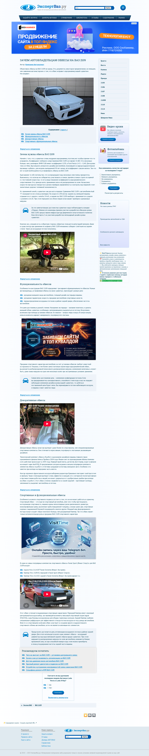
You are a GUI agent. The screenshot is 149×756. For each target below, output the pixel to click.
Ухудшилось (105, 181)
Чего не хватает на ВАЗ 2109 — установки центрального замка (51, 655)
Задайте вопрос (30, 18)
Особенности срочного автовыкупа (112, 232)
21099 (103, 100)
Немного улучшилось (109, 177)
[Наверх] (94, 715)
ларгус (103, 74)
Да (50, 685)
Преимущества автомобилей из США (112, 219)
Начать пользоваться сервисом (112, 281)
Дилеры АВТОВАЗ (49, 18)
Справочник (66, 18)
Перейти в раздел (108, 139)
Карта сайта (25, 740)
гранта (103, 61)
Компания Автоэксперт (34, 64)
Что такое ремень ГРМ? (108, 206)
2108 (103, 96)
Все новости (105, 245)
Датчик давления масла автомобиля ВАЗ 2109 (44, 661)
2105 (103, 83)
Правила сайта (26, 737)
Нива (103, 113)
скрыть (64, 130)
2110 (103, 104)
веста (103, 65)
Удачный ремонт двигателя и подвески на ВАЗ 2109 (47, 664)
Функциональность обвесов (36, 136)
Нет (50, 688)
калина (104, 69)
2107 (103, 91)
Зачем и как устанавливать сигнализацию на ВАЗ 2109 (48, 658)
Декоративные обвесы (34, 139)
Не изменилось (107, 179)
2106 (103, 87)
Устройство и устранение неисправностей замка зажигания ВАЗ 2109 (54, 667)
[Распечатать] (90, 715)
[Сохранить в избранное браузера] (85, 715)
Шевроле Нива (106, 118)
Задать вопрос (47, 734)
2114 (103, 109)
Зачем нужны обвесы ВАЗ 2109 (37, 134)
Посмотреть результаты (58, 697)
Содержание (108, 18)
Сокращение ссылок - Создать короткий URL (20, 723)
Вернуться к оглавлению (30, 149)
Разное (122, 18)
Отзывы (95, 18)
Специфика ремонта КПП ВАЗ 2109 (40, 670)
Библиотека (81, 18)
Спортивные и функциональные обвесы (41, 141)
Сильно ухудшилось (108, 183)
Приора (104, 78)
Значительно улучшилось (110, 175)
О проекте (25, 734)
